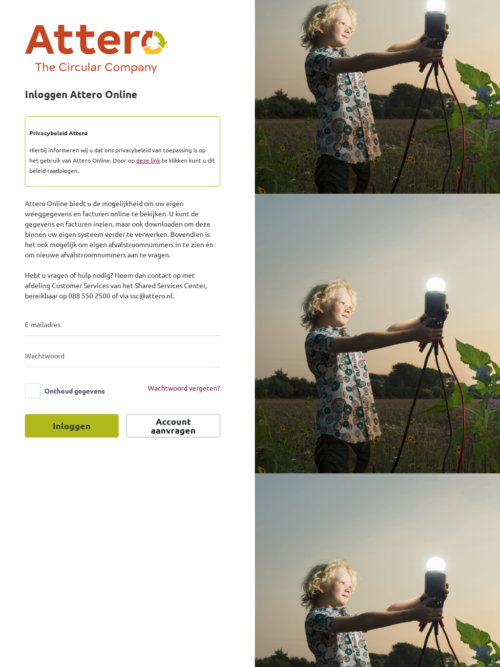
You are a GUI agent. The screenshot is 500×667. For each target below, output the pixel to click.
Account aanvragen (173, 426)
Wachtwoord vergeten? (184, 387)
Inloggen (72, 425)
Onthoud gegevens (74, 390)
